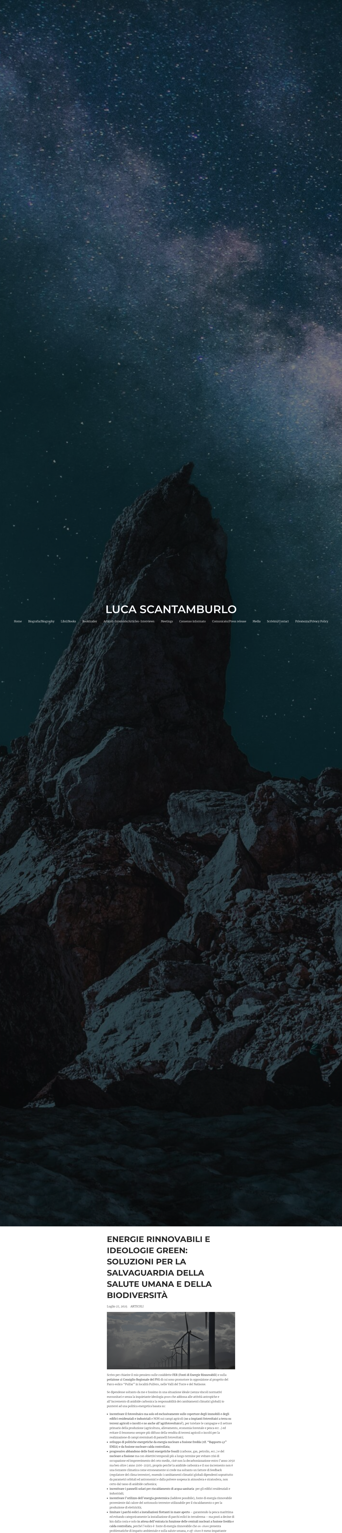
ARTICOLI (137, 1306)
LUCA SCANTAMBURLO (171, 609)
